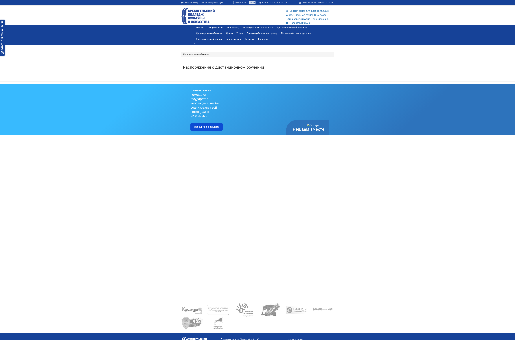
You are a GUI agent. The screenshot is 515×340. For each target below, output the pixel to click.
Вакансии (249, 39)
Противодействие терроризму (262, 33)
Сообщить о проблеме (206, 126)
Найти (252, 3)
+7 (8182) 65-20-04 (270, 3)
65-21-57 (284, 3)
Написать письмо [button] (300, 22)
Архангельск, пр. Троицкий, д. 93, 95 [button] (317, 3)
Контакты (263, 39)
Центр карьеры (233, 39)
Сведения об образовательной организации (203, 3)
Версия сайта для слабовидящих (309, 10)
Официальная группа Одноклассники (307, 19)
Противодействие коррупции (296, 33)
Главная (200, 27)
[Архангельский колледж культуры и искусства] (198, 17)
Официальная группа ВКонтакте (307, 14)
